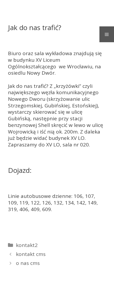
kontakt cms (31, 254)
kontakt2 (27, 245)
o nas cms (28, 263)
